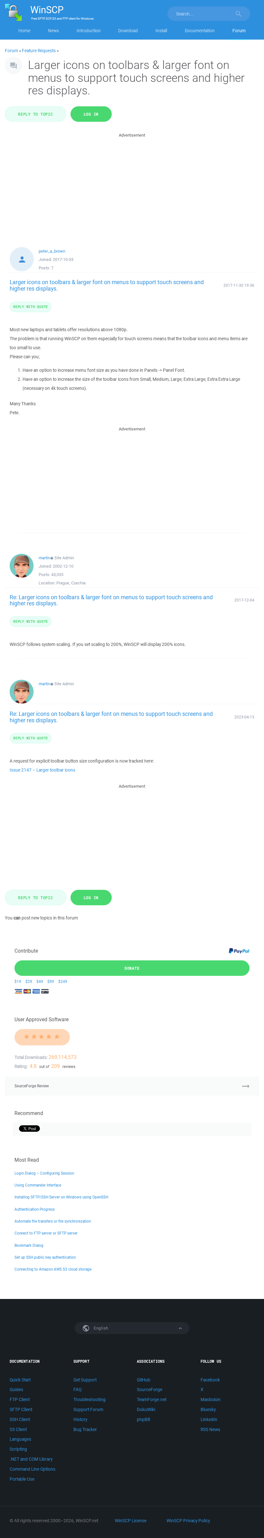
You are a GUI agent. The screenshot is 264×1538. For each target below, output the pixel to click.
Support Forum (88, 1409)
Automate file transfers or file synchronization (52, 1221)
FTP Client (20, 1399)
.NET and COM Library (31, 1459)
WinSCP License (130, 1521)
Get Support (85, 1380)
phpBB (143, 1419)
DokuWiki (146, 1409)
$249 (62, 981)
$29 (28, 981)
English (100, 1328)
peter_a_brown (52, 251)
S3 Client (18, 1429)
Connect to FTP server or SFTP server (46, 1233)
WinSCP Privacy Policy (188, 1521)
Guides (16, 1389)
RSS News (210, 1429)
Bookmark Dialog (28, 1245)
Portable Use (22, 1479)
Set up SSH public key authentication (45, 1257)
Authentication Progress (34, 1209)
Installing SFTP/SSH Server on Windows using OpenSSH (61, 1197)
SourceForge (149, 1389)
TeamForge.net (151, 1399)
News (53, 31)
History (80, 1419)
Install (161, 31)
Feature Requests (39, 50)
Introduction (89, 31)
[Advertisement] (132, 184)
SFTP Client (21, 1409)
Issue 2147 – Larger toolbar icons (42, 770)
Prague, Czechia (71, 583)
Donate (132, 968)
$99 (50, 981)
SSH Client (20, 1419)
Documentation (200, 31)
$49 (39, 981)
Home (24, 31)
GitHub (143, 1380)
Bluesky (208, 1409)
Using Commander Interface (37, 1185)
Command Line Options (32, 1469)
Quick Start (20, 1380)
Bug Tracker (85, 1429)
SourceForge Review (31, 1085)
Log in (91, 114)
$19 (17, 981)
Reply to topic (35, 114)
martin (44, 558)
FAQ (77, 1389)
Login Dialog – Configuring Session (44, 1173)
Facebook (210, 1380)
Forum (239, 31)
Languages (20, 1439)
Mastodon (211, 1399)
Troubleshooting (89, 1399)
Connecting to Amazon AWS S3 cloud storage (52, 1269)
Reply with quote (30, 306)
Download (128, 31)
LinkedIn (209, 1419)
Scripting (18, 1449)
